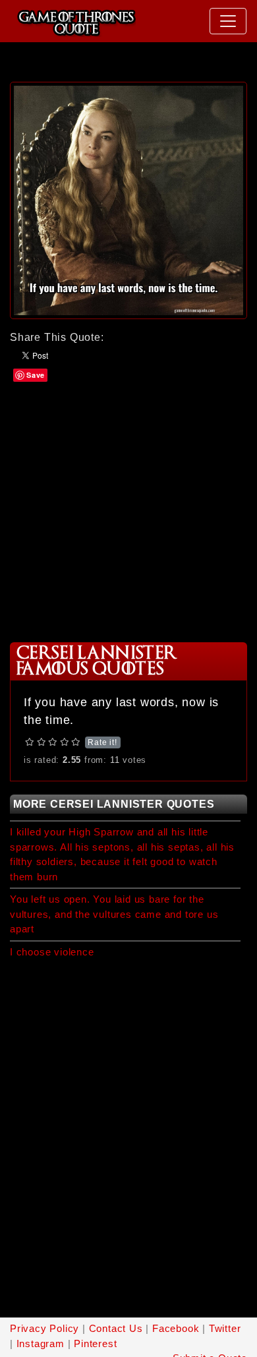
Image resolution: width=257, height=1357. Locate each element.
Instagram (40, 1343)
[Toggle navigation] (228, 21)
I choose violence (52, 951)
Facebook (175, 1328)
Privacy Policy (44, 1328)
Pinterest (95, 1343)
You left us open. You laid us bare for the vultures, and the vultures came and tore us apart (114, 913)
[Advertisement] (128, 511)
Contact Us (116, 1328)
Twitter (225, 1328)
